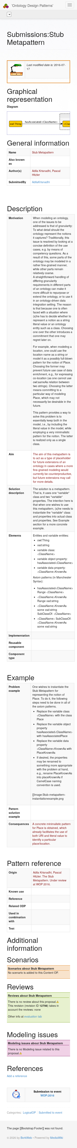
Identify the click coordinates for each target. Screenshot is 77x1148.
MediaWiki (56, 1138)
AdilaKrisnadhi (41, 182)
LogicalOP (29, 1112)
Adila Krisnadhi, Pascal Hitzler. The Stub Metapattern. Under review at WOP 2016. (49, 878)
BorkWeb (26, 1138)
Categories (14, 1112)
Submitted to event (50, 1112)
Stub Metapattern (43, 152)
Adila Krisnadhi (41, 171)
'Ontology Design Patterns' (32, 5)
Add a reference (17, 1076)
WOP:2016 (47, 1095)
